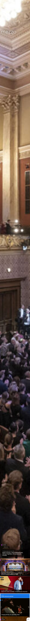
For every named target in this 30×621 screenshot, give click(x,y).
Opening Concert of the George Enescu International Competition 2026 (11, 573)
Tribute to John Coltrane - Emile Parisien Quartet (14, 591)
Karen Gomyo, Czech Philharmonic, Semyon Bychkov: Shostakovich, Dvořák (12, 554)
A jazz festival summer (7, 596)
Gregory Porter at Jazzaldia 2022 (10, 614)
